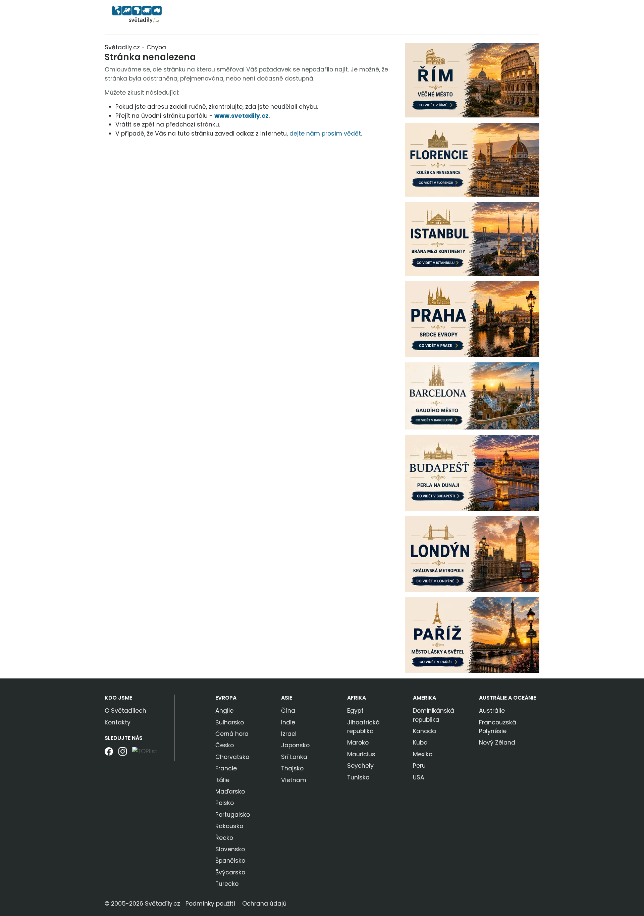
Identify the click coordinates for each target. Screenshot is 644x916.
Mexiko (422, 754)
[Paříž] (472, 635)
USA (418, 777)
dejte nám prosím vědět (325, 134)
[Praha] (472, 319)
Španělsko (230, 861)
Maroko (358, 743)
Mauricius (361, 754)
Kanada (424, 731)
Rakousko (229, 826)
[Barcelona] (472, 396)
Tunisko (358, 777)
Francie (226, 768)
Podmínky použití (210, 904)
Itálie (222, 780)
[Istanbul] (472, 239)
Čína (288, 711)
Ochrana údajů (264, 904)
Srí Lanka (294, 757)
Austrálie (492, 711)
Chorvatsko (232, 757)
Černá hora (232, 734)
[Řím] (472, 80)
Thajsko (292, 768)
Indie (288, 722)
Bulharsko (229, 722)
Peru (419, 766)
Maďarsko (230, 791)
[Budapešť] (472, 472)
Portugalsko (232, 815)
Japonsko (295, 745)
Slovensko (230, 849)
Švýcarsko (230, 872)
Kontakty (117, 722)
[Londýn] (472, 554)
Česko (224, 745)
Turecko (226, 884)
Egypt (355, 711)
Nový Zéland (497, 743)
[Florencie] (472, 159)
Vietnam (293, 780)
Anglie (224, 711)
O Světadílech (125, 711)
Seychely (360, 766)
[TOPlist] (144, 751)
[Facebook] (109, 754)
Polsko (224, 803)
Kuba (420, 743)
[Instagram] (122, 754)
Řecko (224, 838)
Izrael (289, 734)
